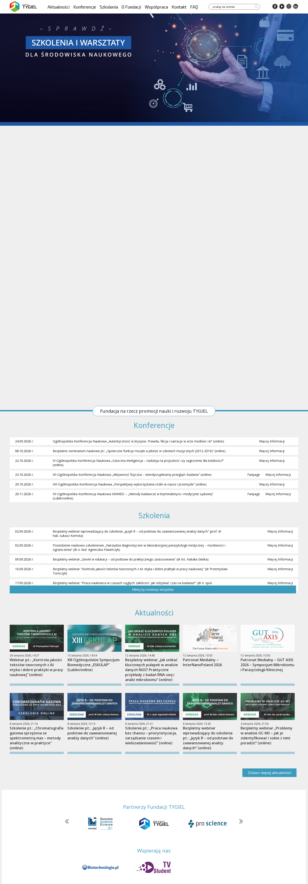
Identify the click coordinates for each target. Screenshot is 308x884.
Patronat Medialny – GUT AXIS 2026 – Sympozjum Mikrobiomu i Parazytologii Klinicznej (267, 664)
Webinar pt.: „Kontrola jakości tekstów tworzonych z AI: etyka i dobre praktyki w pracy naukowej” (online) (36, 667)
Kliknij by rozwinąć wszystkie (153, 589)
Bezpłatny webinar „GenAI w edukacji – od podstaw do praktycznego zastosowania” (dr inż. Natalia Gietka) (131, 559)
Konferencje (84, 6)
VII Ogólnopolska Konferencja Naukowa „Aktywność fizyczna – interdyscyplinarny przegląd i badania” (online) (132, 474)
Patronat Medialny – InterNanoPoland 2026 (202, 662)
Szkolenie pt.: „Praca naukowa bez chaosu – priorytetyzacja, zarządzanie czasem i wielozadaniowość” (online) (151, 735)
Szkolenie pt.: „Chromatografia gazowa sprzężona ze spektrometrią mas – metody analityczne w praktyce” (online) (36, 738)
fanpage (253, 474)
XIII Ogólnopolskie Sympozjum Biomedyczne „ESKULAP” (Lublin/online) (93, 664)
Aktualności (58, 6)
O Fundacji (131, 6)
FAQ (194, 6)
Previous (69, 823)
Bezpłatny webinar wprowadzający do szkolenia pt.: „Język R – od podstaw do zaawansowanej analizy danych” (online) (208, 738)
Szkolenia (109, 6)
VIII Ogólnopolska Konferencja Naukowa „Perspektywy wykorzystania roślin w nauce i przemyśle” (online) (130, 484)
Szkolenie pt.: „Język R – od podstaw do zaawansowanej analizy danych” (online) (92, 733)
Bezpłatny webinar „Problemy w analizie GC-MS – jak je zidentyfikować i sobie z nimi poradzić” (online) (266, 735)
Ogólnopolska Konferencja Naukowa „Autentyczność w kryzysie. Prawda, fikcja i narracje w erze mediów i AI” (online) (138, 441)
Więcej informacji (272, 441)
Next (238, 823)
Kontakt (179, 6)
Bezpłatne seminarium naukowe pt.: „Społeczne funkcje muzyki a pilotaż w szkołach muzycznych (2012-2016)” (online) (139, 451)
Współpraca (156, 6)
